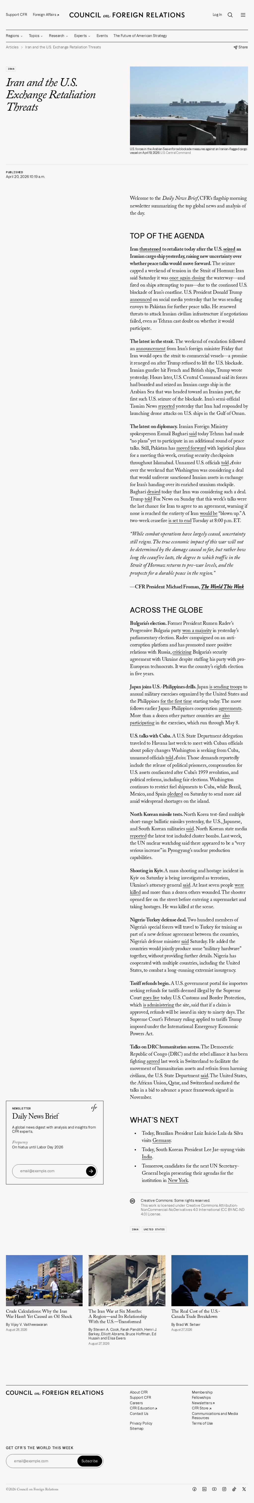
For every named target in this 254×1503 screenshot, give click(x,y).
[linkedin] (204, 1489)
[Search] (230, 15)
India (147, 1157)
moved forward (191, 448)
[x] (244, 1489)
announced (141, 299)
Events (102, 35)
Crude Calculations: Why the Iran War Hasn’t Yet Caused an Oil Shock (39, 1314)
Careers (136, 1403)
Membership (202, 1392)
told (225, 463)
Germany (162, 1140)
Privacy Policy (141, 1423)
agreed (153, 1061)
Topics (34, 35)
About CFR (139, 1392)
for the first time (176, 701)
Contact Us (139, 1413)
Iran (11, 68)
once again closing (187, 278)
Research (56, 35)
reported (166, 406)
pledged (175, 794)
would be (209, 513)
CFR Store (200, 1408)
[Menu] (243, 15)
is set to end (179, 520)
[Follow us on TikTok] (234, 1489)
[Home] (127, 15)
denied (153, 492)
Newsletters (202, 1403)
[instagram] (224, 1489)
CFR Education (142, 1408)
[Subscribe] (91, 1171)
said (192, 434)
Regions (12, 35)
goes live (151, 998)
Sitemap (137, 1428)
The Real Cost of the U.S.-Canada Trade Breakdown (195, 1314)
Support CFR (16, 14)
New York (178, 1180)
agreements (230, 708)
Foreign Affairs (44, 14)
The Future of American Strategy (140, 35)
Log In (217, 15)
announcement (150, 348)
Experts (80, 35)
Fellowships (201, 1397)
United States (154, 1229)
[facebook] (194, 1489)
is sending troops (225, 687)
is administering (158, 1005)
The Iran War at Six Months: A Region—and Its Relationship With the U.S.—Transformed (118, 1316)
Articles (12, 47)
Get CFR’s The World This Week (40, 1448)
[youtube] (214, 1489)
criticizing (181, 652)
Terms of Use (202, 1423)
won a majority (197, 630)
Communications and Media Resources (215, 1415)
